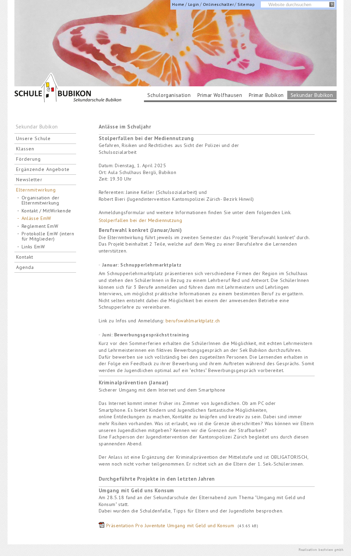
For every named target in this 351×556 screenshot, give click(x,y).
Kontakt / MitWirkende (47, 211)
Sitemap (246, 4)
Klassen (25, 149)
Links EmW (33, 247)
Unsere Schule (33, 138)
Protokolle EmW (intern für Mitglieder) (48, 236)
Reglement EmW (40, 226)
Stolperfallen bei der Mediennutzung (140, 220)
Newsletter (29, 179)
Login (193, 4)
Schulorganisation (169, 95)
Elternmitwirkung (36, 190)
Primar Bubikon (266, 95)
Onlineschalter (218, 4)
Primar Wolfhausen (219, 95)
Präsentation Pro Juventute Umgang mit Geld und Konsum (170, 525)
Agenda (25, 267)
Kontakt (25, 257)
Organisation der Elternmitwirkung (41, 200)
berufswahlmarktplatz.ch (193, 321)
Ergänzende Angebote (43, 169)
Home (178, 4)
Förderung (28, 159)
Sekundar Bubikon (312, 95)
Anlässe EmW (37, 218)
